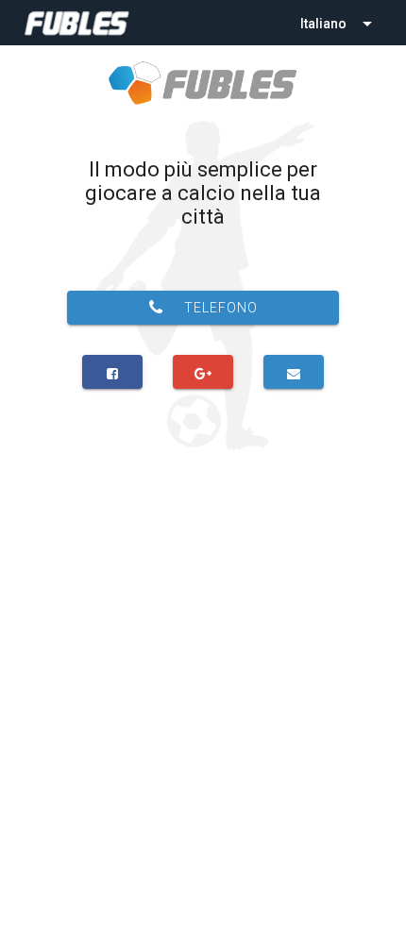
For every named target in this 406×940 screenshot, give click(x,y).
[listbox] (338, 23)
